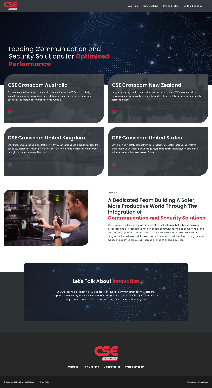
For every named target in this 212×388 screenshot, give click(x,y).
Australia (133, 5)
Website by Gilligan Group (197, 382)
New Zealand (150, 5)
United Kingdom (193, 5)
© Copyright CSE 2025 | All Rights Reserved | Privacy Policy (27, 382)
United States (171, 5)
